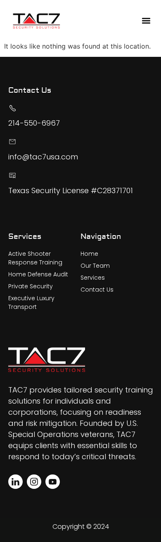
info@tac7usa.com (43, 157)
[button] (146, 21)
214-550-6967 (34, 123)
